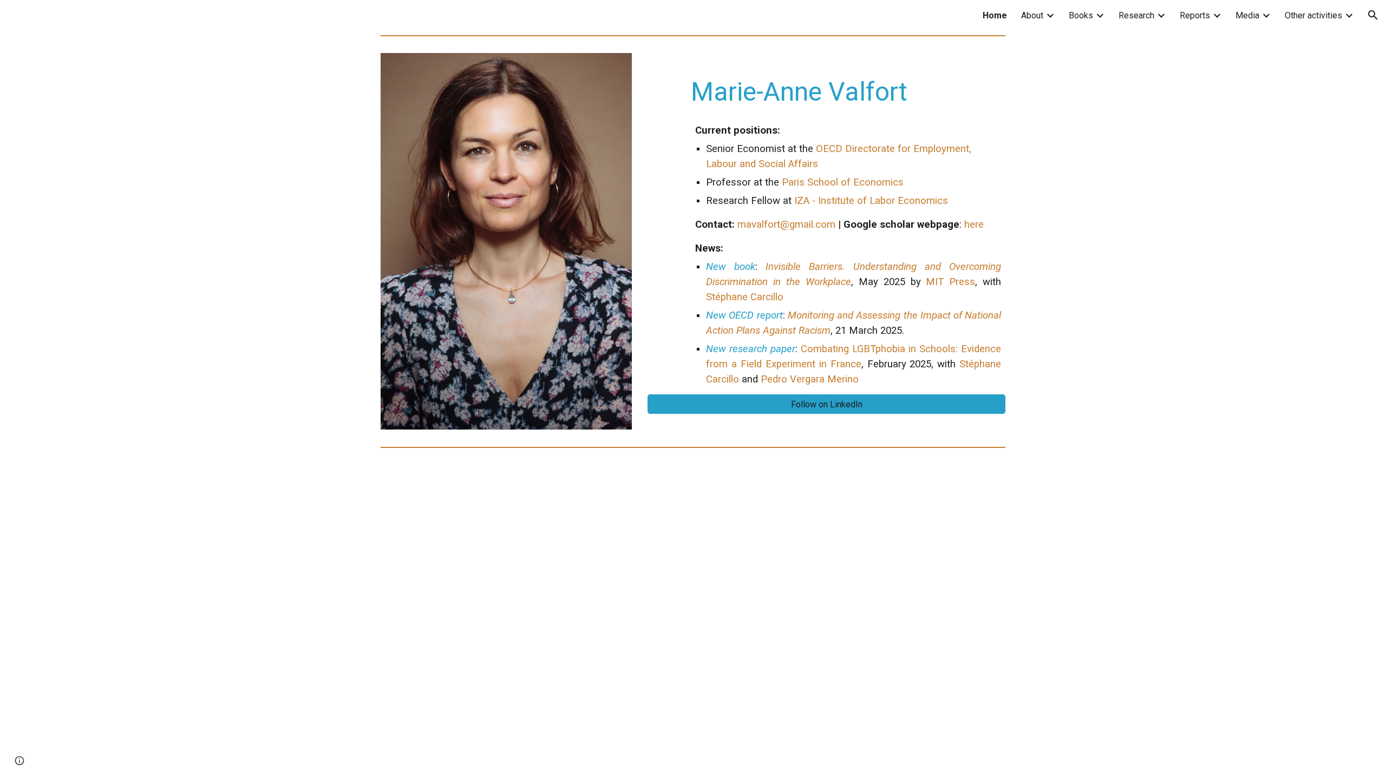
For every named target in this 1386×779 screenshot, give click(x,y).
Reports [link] (1195, 15)
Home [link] (995, 15)
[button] (1373, 15)
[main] (826, 223)
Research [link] (1136, 15)
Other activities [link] (1313, 15)
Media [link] (1247, 15)
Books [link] (1081, 15)
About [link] (1032, 15)
